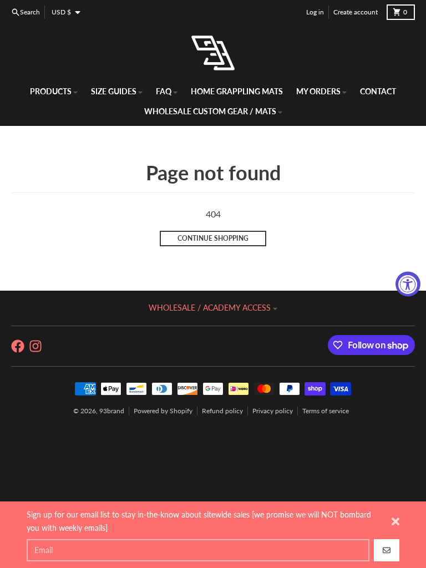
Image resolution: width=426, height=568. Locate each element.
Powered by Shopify (163, 411)
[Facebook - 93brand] (17, 346)
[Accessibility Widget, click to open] (407, 284)
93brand (111, 411)
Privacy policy (272, 411)
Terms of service (325, 411)
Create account (355, 12)
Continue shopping (213, 238)
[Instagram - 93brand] (35, 346)
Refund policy (222, 411)
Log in (315, 12)
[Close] (395, 521)
